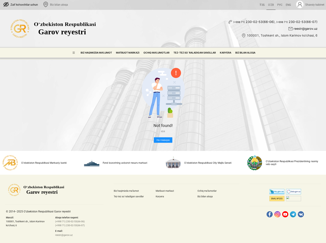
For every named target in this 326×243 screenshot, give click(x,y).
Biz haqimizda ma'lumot (96, 52)
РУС (279, 4)
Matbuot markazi (127, 52)
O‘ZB (271, 4)
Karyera (225, 52)
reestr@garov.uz (306, 28)
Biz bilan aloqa (245, 52)
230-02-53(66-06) (254, 22)
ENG (288, 4)
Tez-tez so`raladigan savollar (195, 52)
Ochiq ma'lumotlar (156, 52)
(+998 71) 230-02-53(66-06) (70, 221)
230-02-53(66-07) (297, 22)
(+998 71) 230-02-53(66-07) (70, 225)
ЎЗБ (262, 4)
